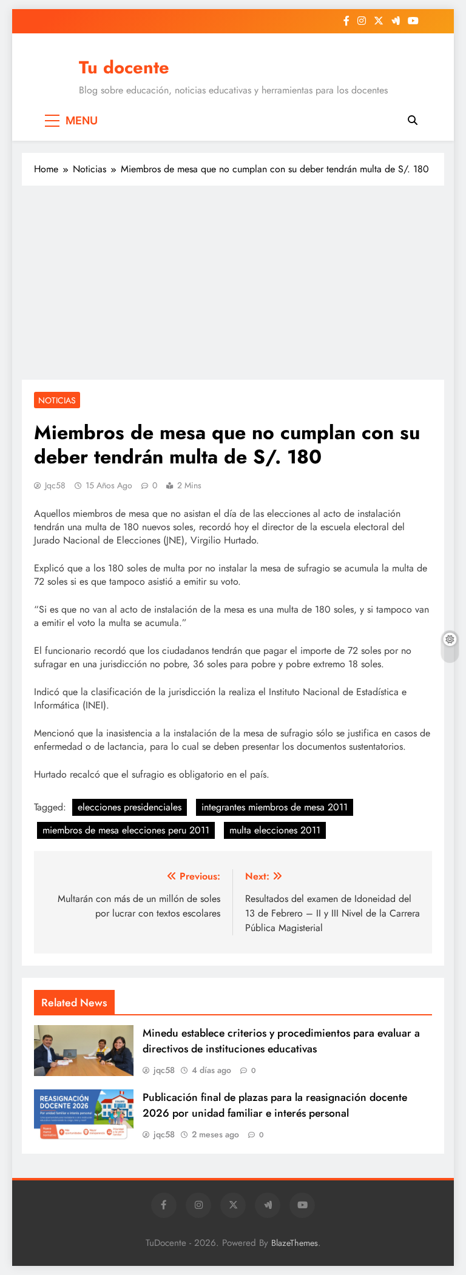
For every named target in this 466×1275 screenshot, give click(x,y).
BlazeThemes (294, 1243)
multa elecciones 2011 (274, 830)
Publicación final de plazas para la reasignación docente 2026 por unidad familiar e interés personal (275, 1105)
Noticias (57, 400)
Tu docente (124, 67)
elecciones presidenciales (129, 807)
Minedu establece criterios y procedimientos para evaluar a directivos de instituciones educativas (281, 1041)
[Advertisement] (233, 283)
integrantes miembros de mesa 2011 (274, 807)
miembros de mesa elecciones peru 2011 (125, 830)
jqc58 (55, 485)
